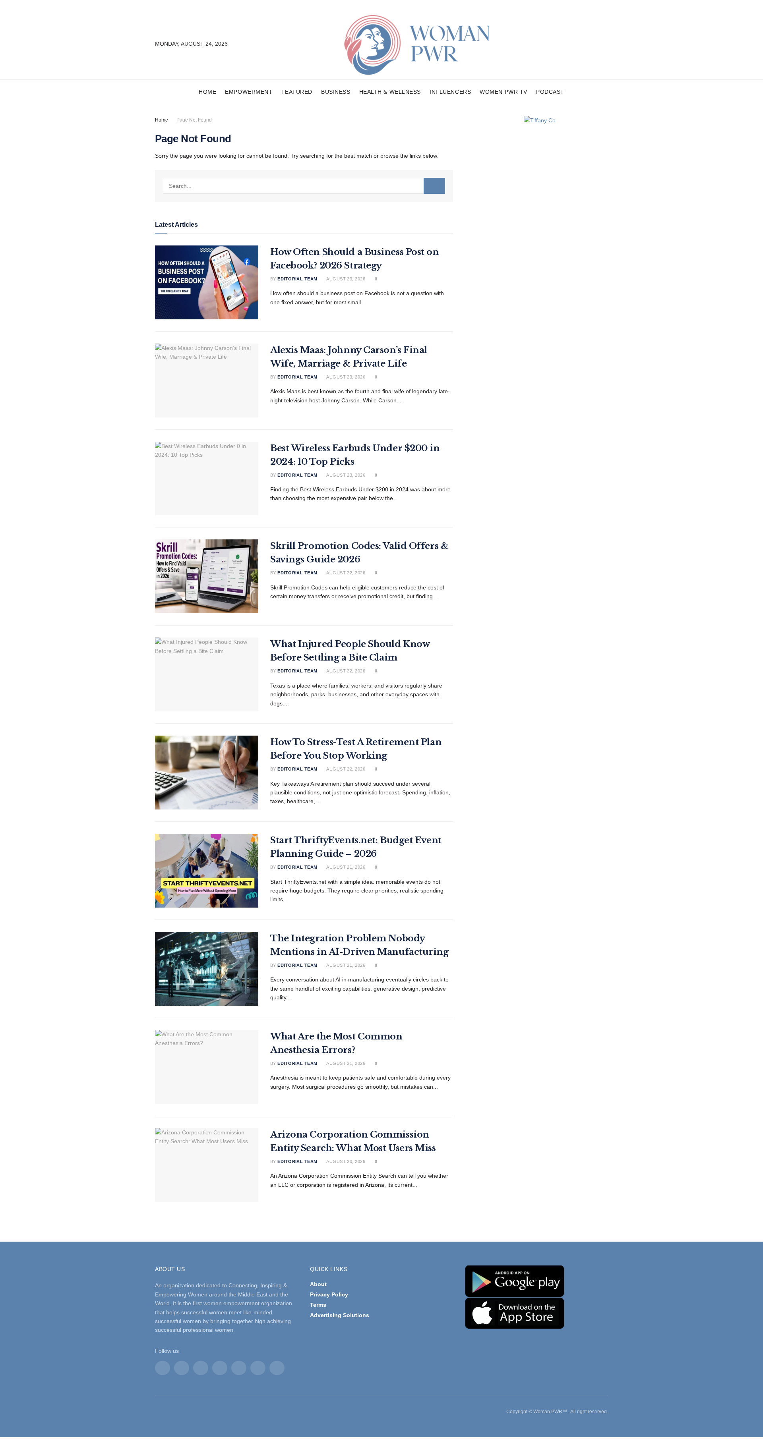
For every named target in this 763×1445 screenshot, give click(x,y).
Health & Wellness (390, 92)
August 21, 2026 (345, 867)
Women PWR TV (503, 92)
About (318, 1284)
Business (335, 92)
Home (207, 92)
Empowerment (248, 92)
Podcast (550, 92)
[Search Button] (434, 186)
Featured (296, 92)
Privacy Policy (329, 1294)
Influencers (450, 92)
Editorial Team (297, 278)
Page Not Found (194, 120)
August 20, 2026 (345, 1161)
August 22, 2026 (345, 572)
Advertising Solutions (339, 1315)
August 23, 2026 (345, 278)
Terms (318, 1305)
